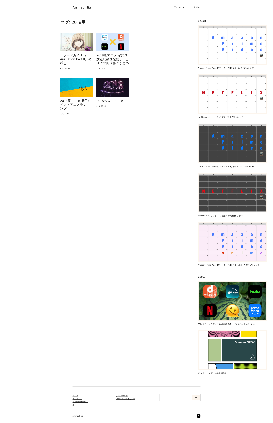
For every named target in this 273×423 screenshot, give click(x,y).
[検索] (196, 397)
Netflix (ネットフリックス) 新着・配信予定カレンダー (221, 117)
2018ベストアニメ (110, 101)
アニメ (75, 395)
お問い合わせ (122, 395)
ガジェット (77, 399)
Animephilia (82, 7)
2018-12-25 (101, 106)
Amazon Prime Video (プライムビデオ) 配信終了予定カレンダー (226, 166)
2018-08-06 (65, 68)
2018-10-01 (64, 114)
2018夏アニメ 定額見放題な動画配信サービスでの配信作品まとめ (112, 59)
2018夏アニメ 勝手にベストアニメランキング (75, 104)
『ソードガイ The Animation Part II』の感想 (75, 59)
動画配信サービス (80, 402)
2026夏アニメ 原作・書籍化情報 (212, 373)
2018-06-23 (101, 68)
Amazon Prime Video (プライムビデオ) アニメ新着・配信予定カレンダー (229, 265)
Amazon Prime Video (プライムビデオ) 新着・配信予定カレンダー (227, 68)
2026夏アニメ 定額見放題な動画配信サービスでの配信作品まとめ (226, 324)
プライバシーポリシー (125, 399)
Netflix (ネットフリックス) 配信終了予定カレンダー (220, 216)
